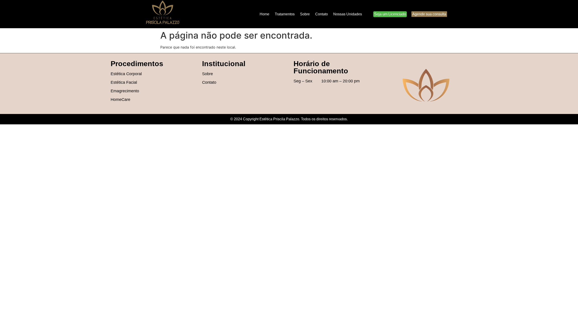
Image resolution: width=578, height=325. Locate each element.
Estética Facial (124, 82)
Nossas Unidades (347, 14)
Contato (321, 14)
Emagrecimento (125, 91)
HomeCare (120, 99)
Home (264, 14)
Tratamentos (285, 14)
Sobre (305, 14)
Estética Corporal (126, 74)
